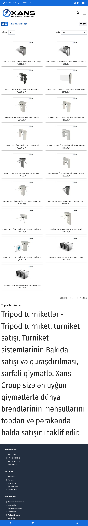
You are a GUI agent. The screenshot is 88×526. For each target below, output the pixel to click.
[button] (78, 12)
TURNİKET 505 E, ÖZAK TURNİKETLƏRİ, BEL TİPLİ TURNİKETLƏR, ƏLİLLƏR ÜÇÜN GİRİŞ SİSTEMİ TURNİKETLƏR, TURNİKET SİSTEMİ (22, 257)
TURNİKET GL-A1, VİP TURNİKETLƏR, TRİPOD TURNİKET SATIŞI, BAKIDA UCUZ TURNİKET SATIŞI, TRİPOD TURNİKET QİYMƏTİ (66, 90)
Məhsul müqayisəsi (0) (18, 24)
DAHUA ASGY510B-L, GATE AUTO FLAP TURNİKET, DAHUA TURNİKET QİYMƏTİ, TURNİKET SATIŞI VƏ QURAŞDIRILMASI (66, 257)
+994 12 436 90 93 (10, 3)
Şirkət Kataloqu (13, 486)
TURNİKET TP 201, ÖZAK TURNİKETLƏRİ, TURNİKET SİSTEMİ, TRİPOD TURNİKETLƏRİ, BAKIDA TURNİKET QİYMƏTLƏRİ (66, 173)
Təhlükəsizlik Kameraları (16, 502)
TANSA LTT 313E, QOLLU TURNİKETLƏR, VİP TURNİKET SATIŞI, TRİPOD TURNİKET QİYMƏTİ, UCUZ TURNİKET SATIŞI (66, 201)
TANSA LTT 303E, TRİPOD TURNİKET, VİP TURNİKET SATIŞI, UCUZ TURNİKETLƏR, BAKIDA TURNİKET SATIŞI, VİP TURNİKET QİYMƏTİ (66, 62)
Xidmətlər (11, 477)
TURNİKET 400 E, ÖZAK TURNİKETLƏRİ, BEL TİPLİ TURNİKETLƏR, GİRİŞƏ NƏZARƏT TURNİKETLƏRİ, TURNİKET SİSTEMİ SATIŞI (22, 229)
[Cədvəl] (3, 24)
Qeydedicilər (12, 505)
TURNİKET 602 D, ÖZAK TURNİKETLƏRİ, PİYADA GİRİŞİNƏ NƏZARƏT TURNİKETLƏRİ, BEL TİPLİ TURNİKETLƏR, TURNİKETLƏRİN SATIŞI (22, 118)
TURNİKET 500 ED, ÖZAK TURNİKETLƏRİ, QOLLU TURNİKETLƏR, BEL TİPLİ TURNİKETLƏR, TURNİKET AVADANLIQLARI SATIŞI (22, 201)
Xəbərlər (11, 480)
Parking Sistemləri (14, 515)
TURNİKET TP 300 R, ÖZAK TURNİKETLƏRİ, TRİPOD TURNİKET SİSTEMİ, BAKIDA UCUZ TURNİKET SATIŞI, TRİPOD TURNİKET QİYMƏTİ (66, 145)
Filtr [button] (84, 24)
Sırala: (57, 32)
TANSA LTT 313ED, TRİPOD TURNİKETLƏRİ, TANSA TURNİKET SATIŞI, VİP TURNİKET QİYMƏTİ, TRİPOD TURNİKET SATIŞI (22, 173)
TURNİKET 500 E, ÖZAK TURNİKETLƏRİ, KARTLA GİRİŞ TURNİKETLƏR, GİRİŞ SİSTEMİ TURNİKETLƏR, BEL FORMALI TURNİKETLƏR (66, 229)
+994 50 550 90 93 (25, 3)
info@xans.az (12, 464)
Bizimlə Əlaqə (12, 490)
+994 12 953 (12, 455)
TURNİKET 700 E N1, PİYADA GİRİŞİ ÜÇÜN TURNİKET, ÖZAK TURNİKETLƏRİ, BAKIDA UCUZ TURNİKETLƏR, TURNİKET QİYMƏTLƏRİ (66, 118)
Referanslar (12, 483)
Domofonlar (12, 512)
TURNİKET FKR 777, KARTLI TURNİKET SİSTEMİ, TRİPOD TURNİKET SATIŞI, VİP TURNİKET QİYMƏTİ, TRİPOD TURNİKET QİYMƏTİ (22, 90)
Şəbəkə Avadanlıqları (15, 508)
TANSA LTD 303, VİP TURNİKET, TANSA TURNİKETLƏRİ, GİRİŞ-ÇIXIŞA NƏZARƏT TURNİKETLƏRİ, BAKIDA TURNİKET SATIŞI (22, 62)
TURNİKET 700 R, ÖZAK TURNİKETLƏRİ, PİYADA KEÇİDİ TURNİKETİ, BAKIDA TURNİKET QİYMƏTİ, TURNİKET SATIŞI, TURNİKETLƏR (22, 145)
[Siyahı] (6, 24)
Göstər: (5, 32)
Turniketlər (11, 518)
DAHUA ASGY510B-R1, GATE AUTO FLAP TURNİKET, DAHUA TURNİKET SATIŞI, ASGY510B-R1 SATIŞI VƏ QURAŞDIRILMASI (22, 285)
